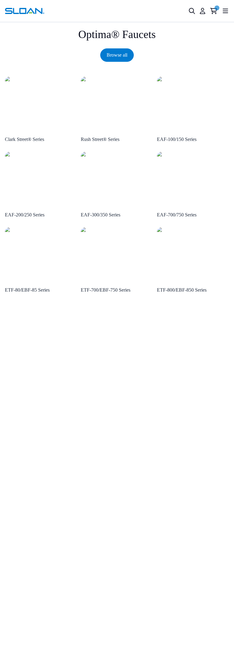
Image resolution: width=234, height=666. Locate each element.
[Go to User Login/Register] (202, 11)
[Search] (192, 11)
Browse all (117, 55)
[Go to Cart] (213, 11)
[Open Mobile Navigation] (225, 11)
